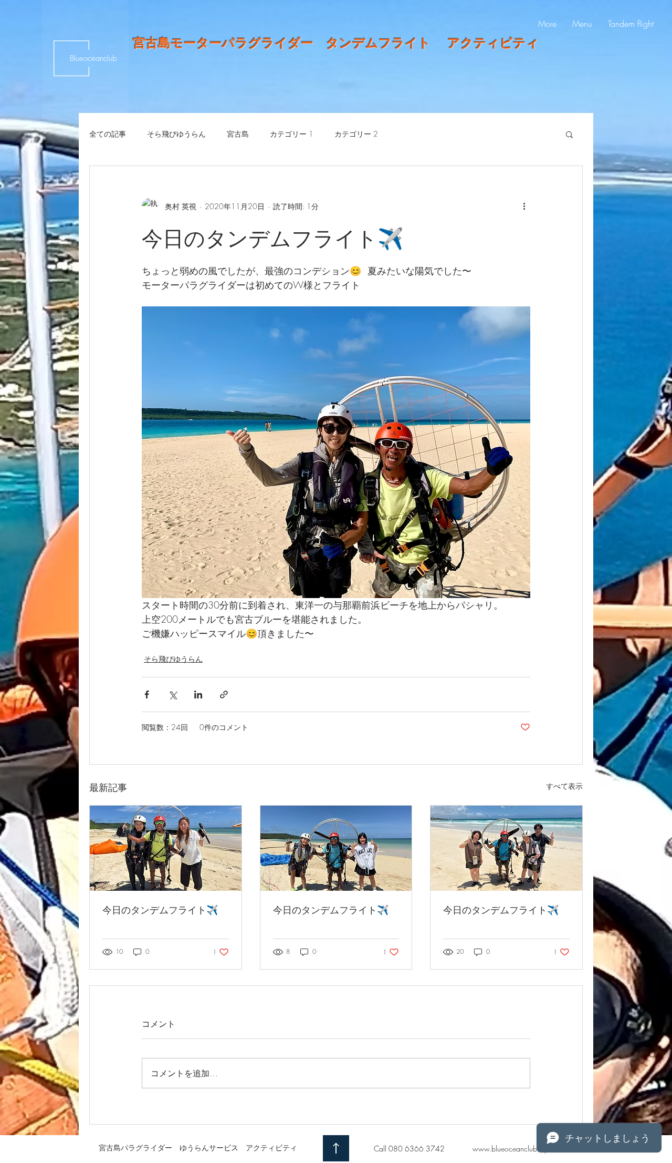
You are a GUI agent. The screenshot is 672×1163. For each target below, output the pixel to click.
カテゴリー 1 (291, 134)
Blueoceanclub (93, 58)
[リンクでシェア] (224, 694)
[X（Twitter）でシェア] (172, 694)
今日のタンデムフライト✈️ (160, 909)
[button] (569, 134)
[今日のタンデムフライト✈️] (166, 848)
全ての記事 (107, 134)
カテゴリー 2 (356, 134)
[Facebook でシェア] (147, 694)
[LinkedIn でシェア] (198, 694)
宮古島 (238, 134)
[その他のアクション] (524, 206)
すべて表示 (564, 786)
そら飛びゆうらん (176, 134)
